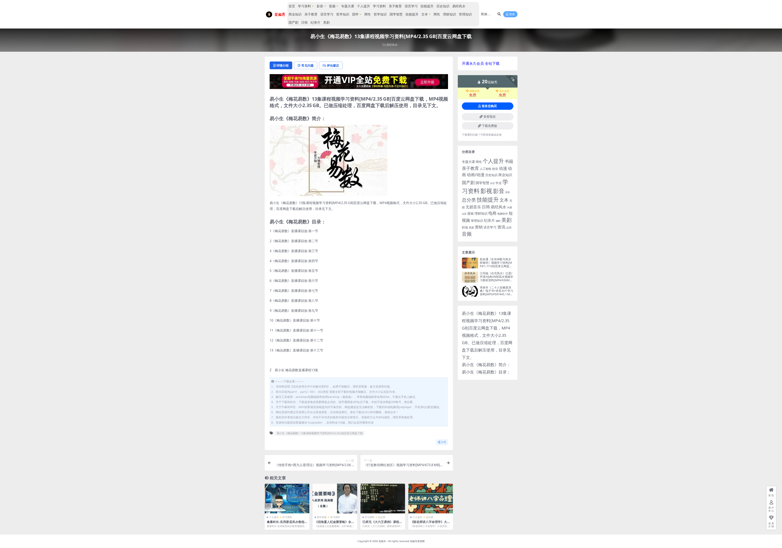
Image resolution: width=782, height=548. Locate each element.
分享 (443, 442)
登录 (512, 14)
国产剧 (293, 22)
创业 (495, 169)
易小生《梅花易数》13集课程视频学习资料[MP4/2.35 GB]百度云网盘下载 (320, 433)
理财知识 (449, 14)
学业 (498, 183)
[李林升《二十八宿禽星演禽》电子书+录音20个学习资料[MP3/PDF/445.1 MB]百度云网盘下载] (470, 291)
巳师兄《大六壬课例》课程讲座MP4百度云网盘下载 (382, 523)
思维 (507, 192)
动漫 (503, 168)
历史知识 (442, 6)
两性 (367, 14)
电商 (492, 213)
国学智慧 (396, 14)
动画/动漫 (475, 174)
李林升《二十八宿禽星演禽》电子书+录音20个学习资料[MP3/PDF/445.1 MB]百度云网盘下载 (496, 293)
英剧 (471, 227)
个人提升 (363, 6)
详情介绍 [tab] (282, 65)
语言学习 (411, 6)
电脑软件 (502, 213)
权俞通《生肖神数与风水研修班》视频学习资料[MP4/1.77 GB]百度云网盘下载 (496, 264)
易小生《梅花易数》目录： (486, 372)
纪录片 (315, 22)
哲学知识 (342, 14)
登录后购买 (489, 106)
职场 (465, 227)
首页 (292, 6)
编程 (498, 220)
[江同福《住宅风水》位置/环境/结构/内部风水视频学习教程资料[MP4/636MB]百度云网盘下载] (470, 277)
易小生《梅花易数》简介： (486, 364)
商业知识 (295, 14)
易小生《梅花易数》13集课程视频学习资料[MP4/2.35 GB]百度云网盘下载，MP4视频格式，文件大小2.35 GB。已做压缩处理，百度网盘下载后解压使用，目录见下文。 (487, 335)
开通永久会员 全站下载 (481, 63)
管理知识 (465, 14)
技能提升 (427, 6)
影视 (486, 191)
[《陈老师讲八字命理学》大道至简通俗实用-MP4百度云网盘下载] (430, 498)
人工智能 (485, 169)
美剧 (326, 22)
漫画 (470, 213)
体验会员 (474, 91)
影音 (320, 6)
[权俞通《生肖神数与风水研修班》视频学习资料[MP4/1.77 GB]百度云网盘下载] (470, 263)
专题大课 (347, 6)
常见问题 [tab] (307, 65)
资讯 (501, 227)
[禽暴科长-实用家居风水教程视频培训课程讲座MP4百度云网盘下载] (287, 498)
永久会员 (504, 91)
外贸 (492, 183)
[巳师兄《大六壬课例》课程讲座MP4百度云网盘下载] (382, 498)
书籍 (509, 161)
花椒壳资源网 (417, 541)
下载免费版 (489, 125)
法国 (464, 213)
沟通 (509, 207)
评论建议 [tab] (333, 65)
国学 (355, 14)
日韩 (304, 22)
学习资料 (304, 6)
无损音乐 (473, 207)
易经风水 (458, 6)
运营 (509, 227)
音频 (332, 6)
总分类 (381, 517)
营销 (479, 227)
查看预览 (489, 116)
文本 (424, 14)
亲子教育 (395, 6)
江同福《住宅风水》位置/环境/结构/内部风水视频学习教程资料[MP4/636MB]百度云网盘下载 (496, 278)
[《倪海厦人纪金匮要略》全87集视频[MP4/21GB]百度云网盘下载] (335, 498)
